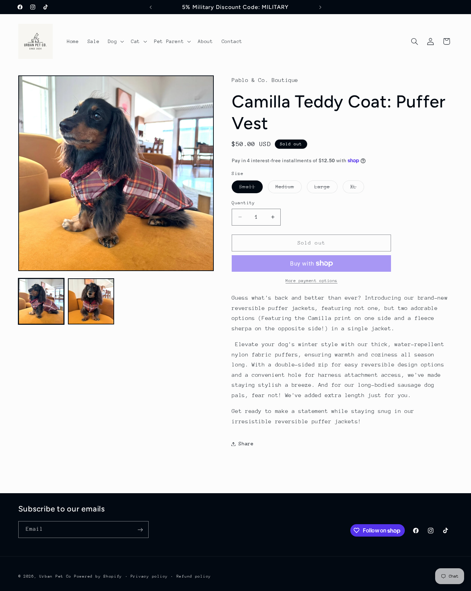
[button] (115, 41)
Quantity (243, 202)
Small (250, 188)
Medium (288, 188)
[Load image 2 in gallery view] (91, 301)
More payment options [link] (311, 280)
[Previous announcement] (150, 7)
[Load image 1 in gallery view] (41, 301)
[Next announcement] (320, 7)
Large (326, 188)
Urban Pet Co (55, 576)
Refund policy (194, 576)
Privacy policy (149, 576)
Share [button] (246, 443)
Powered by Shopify (98, 576)
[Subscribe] (140, 529)
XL (357, 188)
